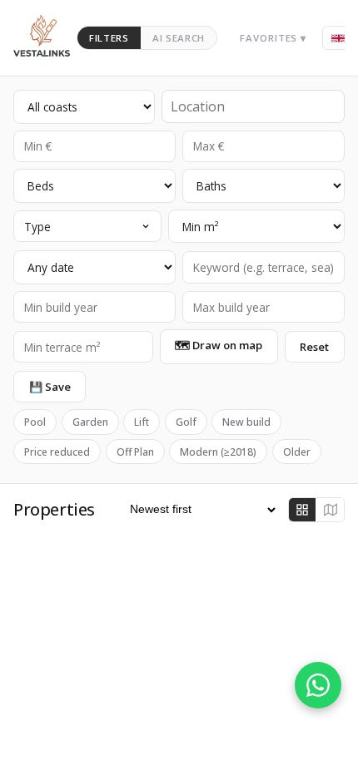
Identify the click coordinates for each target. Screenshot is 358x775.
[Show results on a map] (330, 509)
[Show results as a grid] (302, 509)
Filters (109, 38)
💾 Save (50, 386)
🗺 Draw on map (218, 345)
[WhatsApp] (318, 685)
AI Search (178, 38)
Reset (314, 346)
